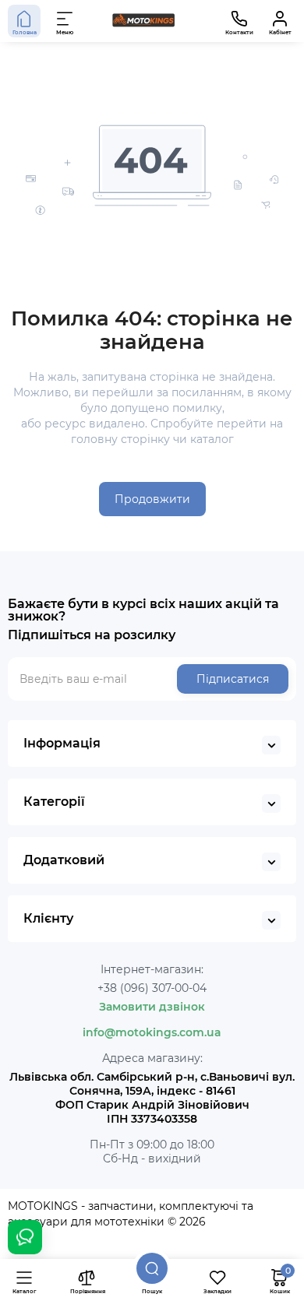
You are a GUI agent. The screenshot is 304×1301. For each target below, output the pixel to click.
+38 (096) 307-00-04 (152, 988)
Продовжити (152, 499)
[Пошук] (152, 1268)
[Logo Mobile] (143, 21)
